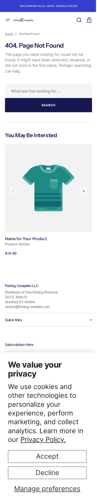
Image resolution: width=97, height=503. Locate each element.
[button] (7, 19)
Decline (47, 473)
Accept (47, 456)
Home (9, 34)
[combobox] (46, 91)
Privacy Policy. (43, 439)
